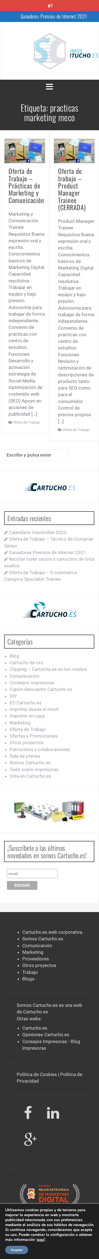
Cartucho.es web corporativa (52, 932)
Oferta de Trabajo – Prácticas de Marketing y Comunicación (26, 185)
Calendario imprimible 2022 (38, 532)
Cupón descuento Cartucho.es (41, 689)
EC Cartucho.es (26, 702)
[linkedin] (54, 1114)
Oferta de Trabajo (26, 422)
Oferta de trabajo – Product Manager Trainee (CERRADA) (72, 189)
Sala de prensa (25, 756)
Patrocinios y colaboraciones (40, 749)
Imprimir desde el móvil (34, 709)
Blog (14, 656)
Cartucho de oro (26, 662)
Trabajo (30, 972)
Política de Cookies (37, 1074)
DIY (13, 696)
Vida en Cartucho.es (30, 776)
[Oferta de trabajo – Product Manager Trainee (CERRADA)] (74, 150)
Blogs (28, 979)
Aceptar (17, 1250)
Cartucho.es (35, 1012)
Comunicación (24, 676)
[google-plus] (30, 1141)
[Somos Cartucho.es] (49, 50)
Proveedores (35, 958)
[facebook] (28, 1114)
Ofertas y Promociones (34, 736)
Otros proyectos (27, 742)
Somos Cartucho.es (30, 762)
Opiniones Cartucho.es (45, 1034)
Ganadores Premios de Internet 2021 (54, 16)
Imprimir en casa (27, 716)
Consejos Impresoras (32, 682)
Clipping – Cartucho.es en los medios (48, 669)
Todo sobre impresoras (34, 769)
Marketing (20, 723)
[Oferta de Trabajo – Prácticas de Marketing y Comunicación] (24, 150)
